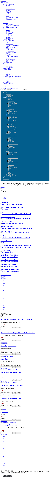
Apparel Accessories (10, 77)
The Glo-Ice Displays (10, 59)
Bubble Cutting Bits (10, 32)
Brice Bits (8, 31)
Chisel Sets (8, 53)
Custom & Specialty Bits (11, 19)
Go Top (2, 473)
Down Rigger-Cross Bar (8, 346)
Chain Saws (8, 11)
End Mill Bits (8, 34)
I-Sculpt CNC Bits (9, 38)
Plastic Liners (8, 65)
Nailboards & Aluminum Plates (12, 25)
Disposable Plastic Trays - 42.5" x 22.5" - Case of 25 (18, 333)
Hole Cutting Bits (9, 35)
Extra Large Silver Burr (9, 425)
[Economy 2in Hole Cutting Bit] (9, 369)
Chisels (7, 48)
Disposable (8, 55)
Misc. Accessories (9, 24)
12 (3, 294)
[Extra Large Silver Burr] (8, 422)
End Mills (8, 5)
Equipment (5, 63)
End (4, 309)
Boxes (7, 72)
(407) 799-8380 (14, 88)
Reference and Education (8, 83)
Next (4, 307)
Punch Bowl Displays (10, 60)
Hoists (7, 73)
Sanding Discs (11, 7)
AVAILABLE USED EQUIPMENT (10, 27)
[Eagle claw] (7, 356)
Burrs (7, 14)
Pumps (7, 75)
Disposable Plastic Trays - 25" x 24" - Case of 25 (17, 319)
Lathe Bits (8, 21)
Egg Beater (4, 412)
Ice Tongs (8, 46)
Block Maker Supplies (7, 69)
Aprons (7, 81)
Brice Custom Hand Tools (11, 52)
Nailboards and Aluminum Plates (12, 45)
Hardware (8, 58)
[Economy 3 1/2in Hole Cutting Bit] (9, 382)
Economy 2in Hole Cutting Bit (11, 372)
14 (3, 298)
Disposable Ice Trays (7, 62)
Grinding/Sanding (9, 6)
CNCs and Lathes (6, 39)
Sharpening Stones (9, 44)
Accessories (5, 23)
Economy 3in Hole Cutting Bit (11, 398)
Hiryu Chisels (11, 51)
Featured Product (6, 68)
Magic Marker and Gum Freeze (12, 47)
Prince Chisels (11, 49)
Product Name (3, 276)
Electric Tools (8, 10)
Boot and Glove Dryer (10, 78)
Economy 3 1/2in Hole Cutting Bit (12, 385)
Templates (8, 84)
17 (3, 305)
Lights (7, 26)
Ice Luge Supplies (7, 82)
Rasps (7, 18)
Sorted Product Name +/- (6, 275)
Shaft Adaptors (11, 13)
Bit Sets (7, 16)
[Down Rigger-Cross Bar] (4, 343)
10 (3, 290)
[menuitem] (4, 91)
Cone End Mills (9, 33)
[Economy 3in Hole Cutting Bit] (9, 395)
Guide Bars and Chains (10, 9)
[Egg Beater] (3, 409)
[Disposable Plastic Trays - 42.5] (4, 330)
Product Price (3, 278)
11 (3, 292)
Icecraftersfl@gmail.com (6, 88)
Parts (7, 20)
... (3, 287)
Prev (4, 283)
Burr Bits (8, 30)
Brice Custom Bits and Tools (12, 17)
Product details (4, 328)
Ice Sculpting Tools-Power (8, 4)
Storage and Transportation (8, 85)
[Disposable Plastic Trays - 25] (4, 316)
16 (3, 302)
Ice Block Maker (9, 67)
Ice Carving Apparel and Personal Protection (12, 76)
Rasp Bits (8, 37)
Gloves (7, 80)
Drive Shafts (8, 12)
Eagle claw (4, 359)
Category (2, 277)
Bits (4, 28)
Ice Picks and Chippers (10, 42)
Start (4, 280)
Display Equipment (7, 54)
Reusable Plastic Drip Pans (13, 56)
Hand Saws (8, 41)
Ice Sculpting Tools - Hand (8, 40)
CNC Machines (9, 66)
